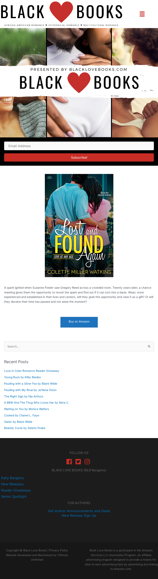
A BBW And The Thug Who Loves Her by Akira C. (36, 402)
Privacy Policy (58, 550)
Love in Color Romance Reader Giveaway (31, 370)
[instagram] (88, 461)
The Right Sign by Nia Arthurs (23, 396)
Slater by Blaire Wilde (18, 421)
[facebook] (70, 461)
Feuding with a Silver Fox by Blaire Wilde (30, 383)
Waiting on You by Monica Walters (26, 409)
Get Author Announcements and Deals (79, 511)
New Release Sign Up (79, 515)
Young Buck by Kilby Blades (22, 377)
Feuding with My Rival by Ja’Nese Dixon (30, 390)
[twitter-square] (79, 461)
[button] (79, 157)
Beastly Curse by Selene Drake (24, 428)
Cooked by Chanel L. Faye (21, 415)
